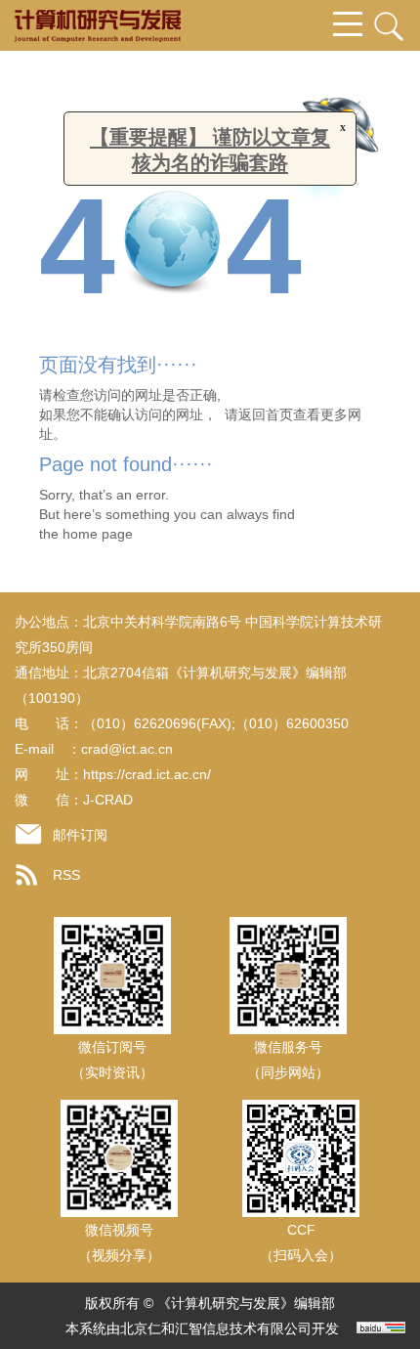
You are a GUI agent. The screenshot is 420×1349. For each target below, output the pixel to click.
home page (98, 534)
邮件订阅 (80, 835)
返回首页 (265, 414)
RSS (66, 875)
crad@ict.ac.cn (127, 749)
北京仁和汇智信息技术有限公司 (216, 1328)
